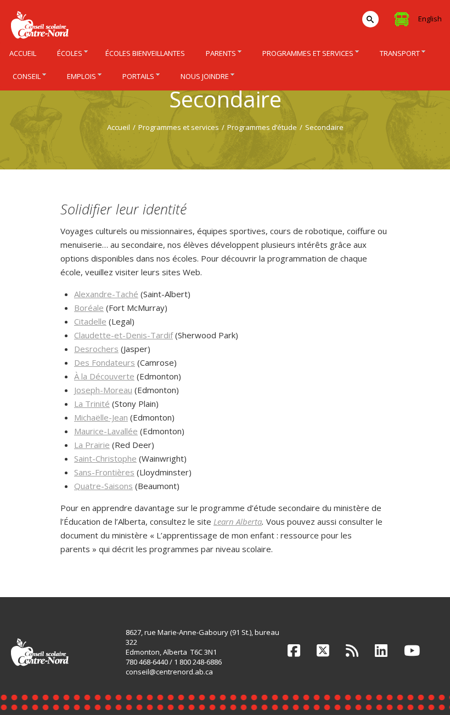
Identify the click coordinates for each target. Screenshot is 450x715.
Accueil (118, 127)
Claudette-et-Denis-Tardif (123, 335)
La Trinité (92, 403)
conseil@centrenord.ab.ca (169, 672)
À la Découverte (104, 376)
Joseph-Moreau (103, 389)
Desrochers (96, 348)
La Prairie (92, 444)
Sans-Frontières (104, 472)
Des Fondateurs (104, 362)
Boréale (89, 307)
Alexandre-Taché (106, 293)
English (430, 19)
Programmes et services (178, 127)
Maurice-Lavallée (106, 430)
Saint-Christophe (105, 458)
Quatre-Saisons (103, 485)
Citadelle (90, 321)
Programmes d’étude (262, 127)
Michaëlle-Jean (101, 417)
